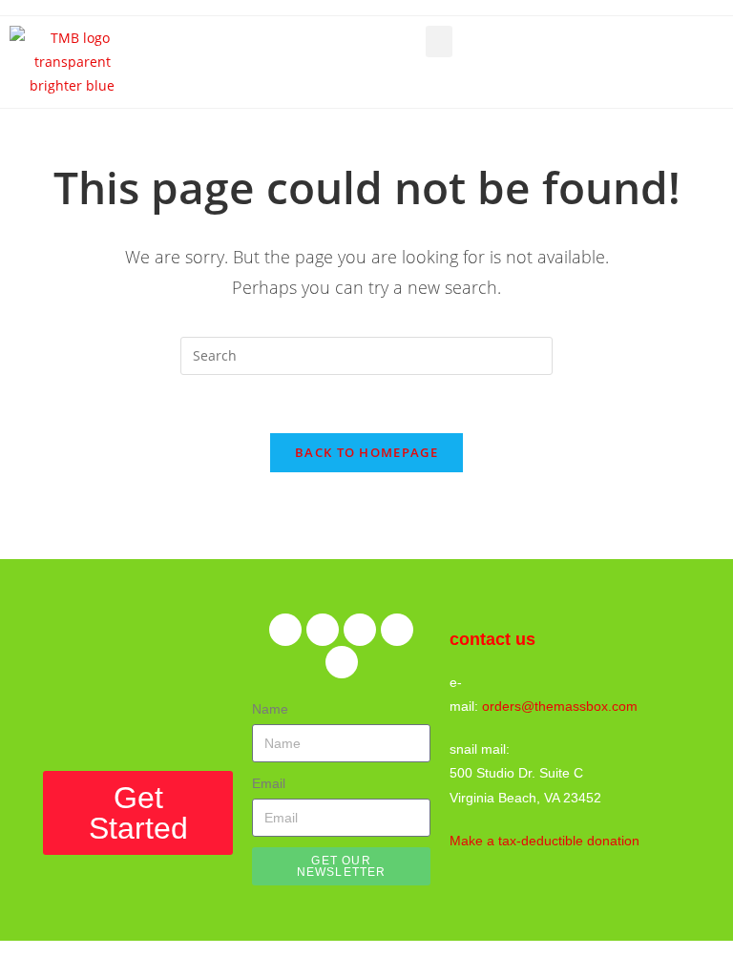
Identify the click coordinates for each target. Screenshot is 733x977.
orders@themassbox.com (560, 706)
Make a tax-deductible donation (544, 840)
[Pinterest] (360, 629)
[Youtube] (341, 662)
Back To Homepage (366, 452)
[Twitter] (322, 629)
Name (270, 709)
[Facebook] (285, 629)
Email (268, 783)
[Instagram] (397, 629)
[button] (439, 41)
